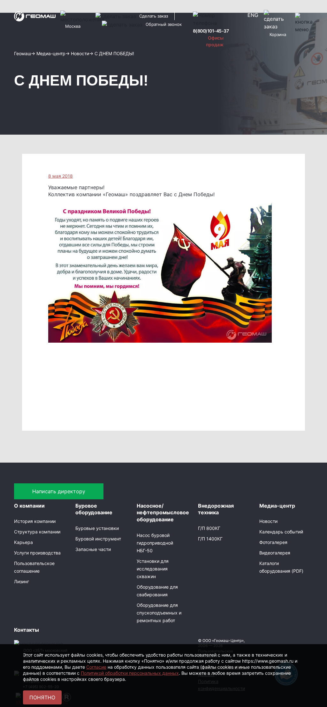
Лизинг (21, 581)
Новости (268, 521)
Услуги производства (37, 552)
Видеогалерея (274, 552)
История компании (35, 521)
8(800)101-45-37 (211, 30)
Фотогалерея (273, 542)
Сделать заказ (153, 16)
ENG (252, 15)
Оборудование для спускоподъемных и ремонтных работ (159, 612)
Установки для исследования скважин (153, 568)
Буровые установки (97, 528)
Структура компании (37, 531)
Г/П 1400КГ (210, 538)
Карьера (23, 542)
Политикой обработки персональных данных (130, 673)
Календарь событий (281, 531)
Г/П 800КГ (209, 528)
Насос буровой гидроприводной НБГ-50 (155, 542)
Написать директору (58, 491)
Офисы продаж (215, 41)
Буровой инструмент (98, 538)
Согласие (96, 667)
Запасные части (93, 549)
